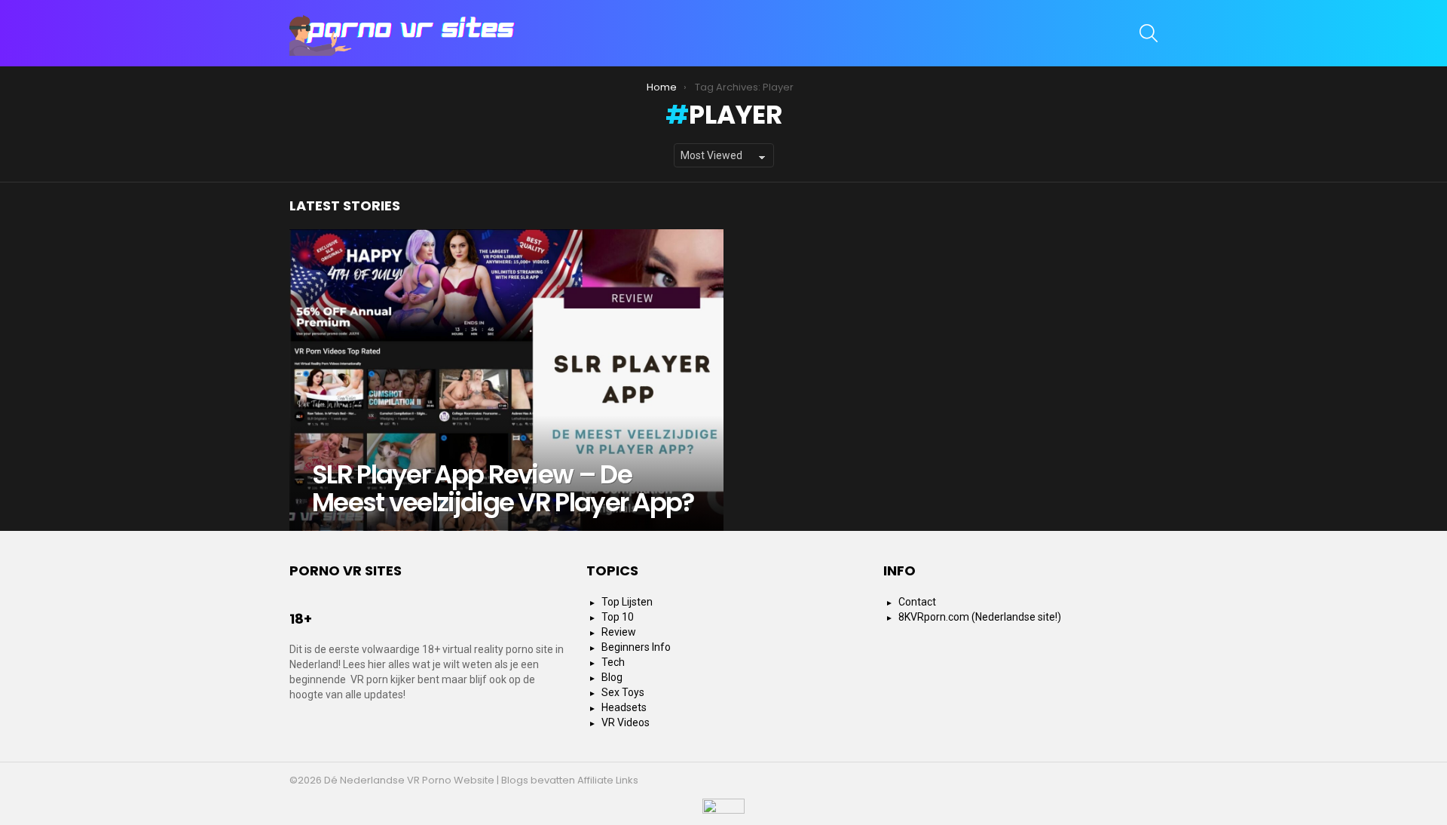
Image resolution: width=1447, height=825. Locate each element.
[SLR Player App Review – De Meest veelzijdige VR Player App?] (506, 380)
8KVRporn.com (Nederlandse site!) (979, 617)
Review (618, 632)
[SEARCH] (1149, 33)
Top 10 (617, 617)
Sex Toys (622, 692)
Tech (613, 662)
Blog (612, 677)
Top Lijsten (627, 602)
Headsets (624, 707)
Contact (917, 602)
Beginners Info (636, 647)
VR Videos (625, 722)
